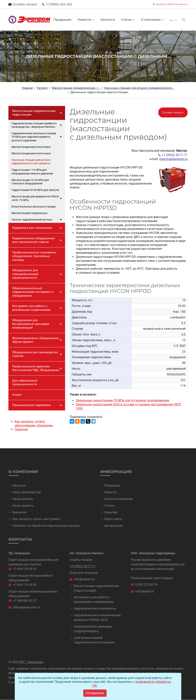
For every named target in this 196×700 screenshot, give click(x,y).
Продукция (62, 19)
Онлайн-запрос (25, 4)
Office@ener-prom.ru (26, 607)
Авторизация (113, 525)
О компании (151, 19)
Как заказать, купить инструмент (36, 519)
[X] (88, 421)
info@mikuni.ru (84, 579)
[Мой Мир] (82, 421)
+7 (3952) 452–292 (59, 4)
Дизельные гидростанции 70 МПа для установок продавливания (122, 400)
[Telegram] (93, 421)
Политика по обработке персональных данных (46, 525)
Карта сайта (113, 519)
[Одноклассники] (77, 421)
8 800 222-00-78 (146, 584)
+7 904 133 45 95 (25, 569)
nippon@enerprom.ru (173, 159)
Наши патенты (22, 499)
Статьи (126, 19)
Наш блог (19, 485)
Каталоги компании (118, 499)
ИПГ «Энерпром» (31, 662)
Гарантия (21, 429)
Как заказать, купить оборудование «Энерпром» (34, 423)
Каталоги (107, 19)
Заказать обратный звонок (172, 4)
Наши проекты (22, 505)
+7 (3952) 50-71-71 (175, 155)
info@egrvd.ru (144, 591)
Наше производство (26, 492)
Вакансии (19, 512)
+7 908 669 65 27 (25, 600)
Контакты (20, 539)
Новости (84, 19)
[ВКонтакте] (72, 421)
